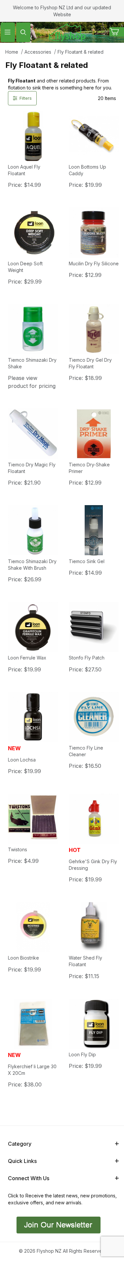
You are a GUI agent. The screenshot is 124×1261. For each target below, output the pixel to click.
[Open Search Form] (23, 32)
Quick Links (22, 1161)
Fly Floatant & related (80, 52)
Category (19, 1143)
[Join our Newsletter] (58, 1224)
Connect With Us (28, 1178)
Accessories (37, 52)
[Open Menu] (8, 32)
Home (11, 52)
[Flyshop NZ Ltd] (67, 31)
